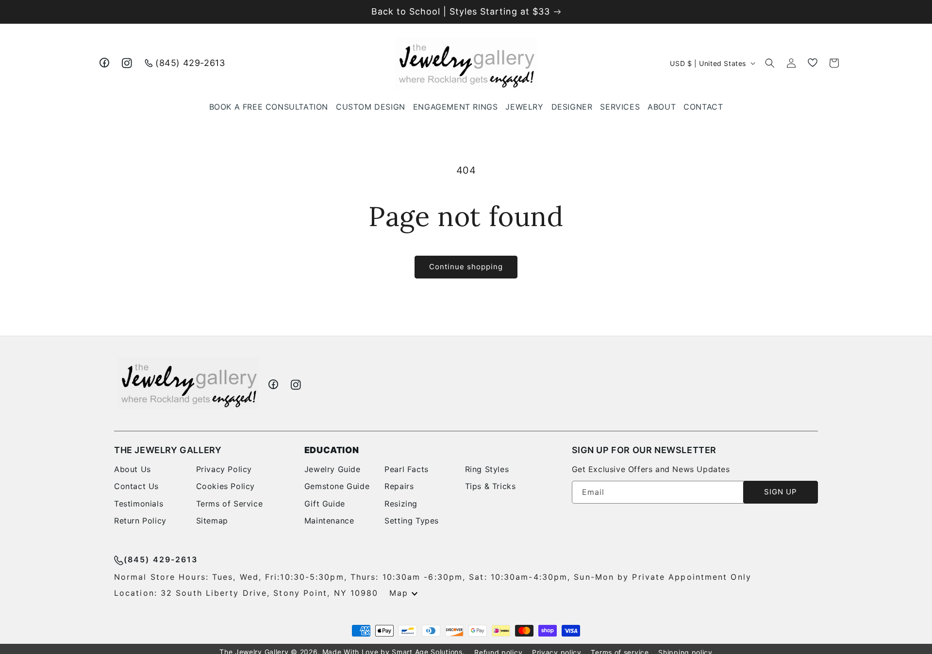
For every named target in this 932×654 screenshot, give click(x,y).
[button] (524, 107)
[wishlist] (812, 63)
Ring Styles (487, 469)
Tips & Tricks (490, 486)
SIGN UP (780, 491)
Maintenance (329, 520)
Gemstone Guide (336, 486)
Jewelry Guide (332, 469)
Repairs (399, 486)
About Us (132, 469)
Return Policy (140, 520)
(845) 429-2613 (190, 63)
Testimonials (138, 503)
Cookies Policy (225, 486)
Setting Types (411, 520)
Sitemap (212, 520)
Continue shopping (466, 266)
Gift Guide (324, 503)
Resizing (400, 503)
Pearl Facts (406, 469)
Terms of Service (229, 503)
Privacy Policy (224, 469)
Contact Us (136, 486)
